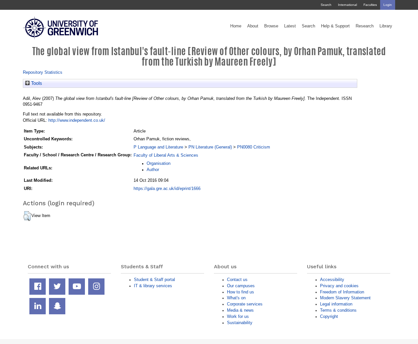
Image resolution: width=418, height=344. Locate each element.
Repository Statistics (42, 72)
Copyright (329, 316)
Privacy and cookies (339, 285)
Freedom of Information (342, 291)
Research (365, 26)
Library (385, 26)
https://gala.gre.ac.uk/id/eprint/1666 (167, 188)
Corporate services (245, 304)
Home (235, 26)
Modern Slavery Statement (345, 297)
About (252, 26)
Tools (36, 83)
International (347, 5)
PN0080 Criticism (253, 147)
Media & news (240, 310)
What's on (236, 297)
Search (326, 5)
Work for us (238, 316)
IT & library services (153, 285)
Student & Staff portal (154, 279)
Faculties (370, 5)
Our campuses (241, 285)
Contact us (237, 279)
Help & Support (335, 26)
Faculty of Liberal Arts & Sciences (166, 155)
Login (387, 5)
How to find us (240, 291)
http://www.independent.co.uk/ (76, 120)
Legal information (336, 304)
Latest (290, 26)
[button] (27, 216)
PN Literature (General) (210, 147)
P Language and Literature (158, 147)
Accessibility (332, 279)
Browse (271, 26)
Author (153, 169)
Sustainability (239, 322)
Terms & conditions (338, 310)
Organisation (158, 163)
